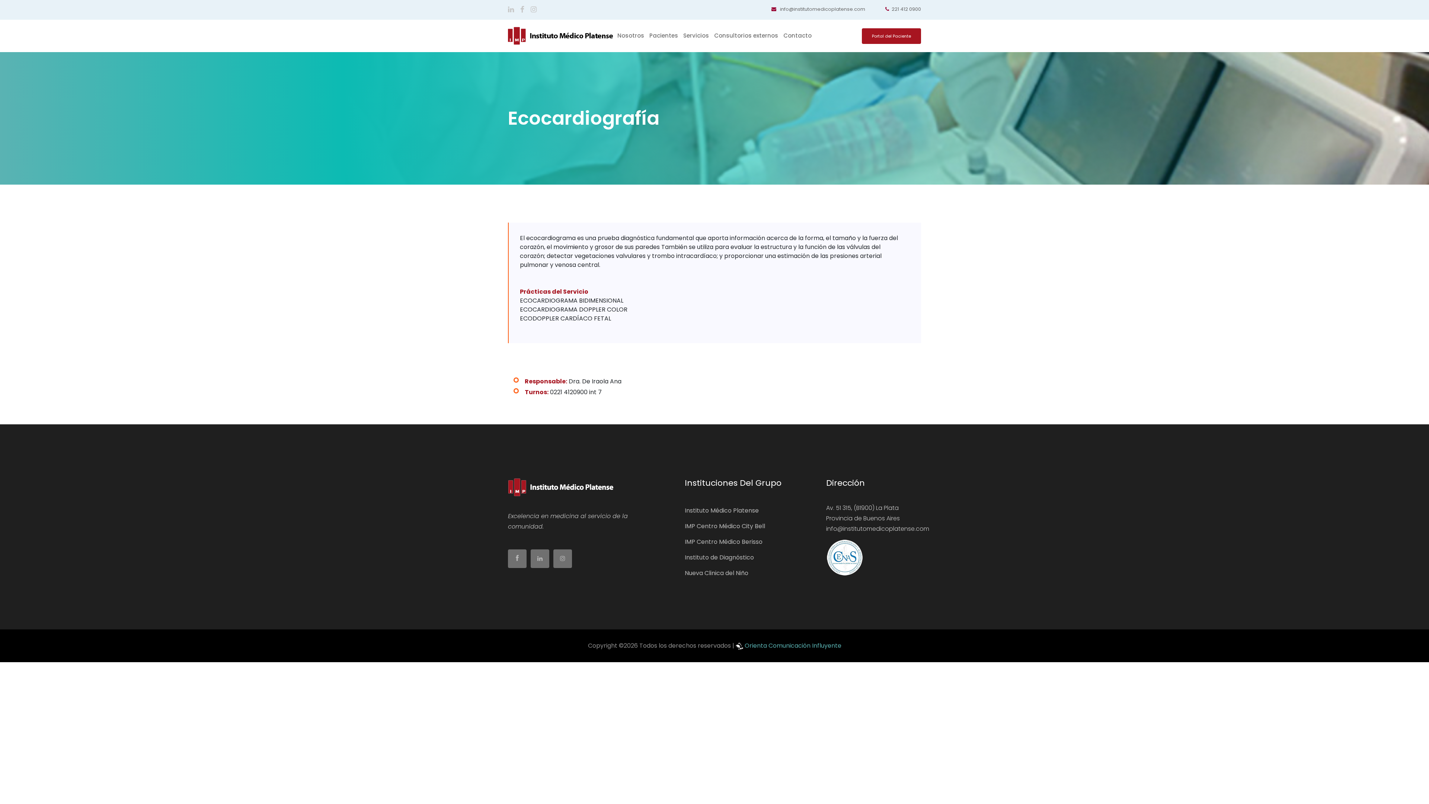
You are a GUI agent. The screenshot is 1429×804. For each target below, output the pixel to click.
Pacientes (663, 35)
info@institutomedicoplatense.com (822, 9)
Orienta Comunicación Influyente (793, 645)
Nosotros (630, 35)
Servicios (696, 35)
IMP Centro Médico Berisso (724, 541)
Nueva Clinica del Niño (716, 573)
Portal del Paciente (891, 36)
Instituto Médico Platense (722, 510)
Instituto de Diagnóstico (719, 557)
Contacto (797, 35)
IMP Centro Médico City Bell (725, 526)
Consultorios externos (746, 35)
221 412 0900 (906, 9)
